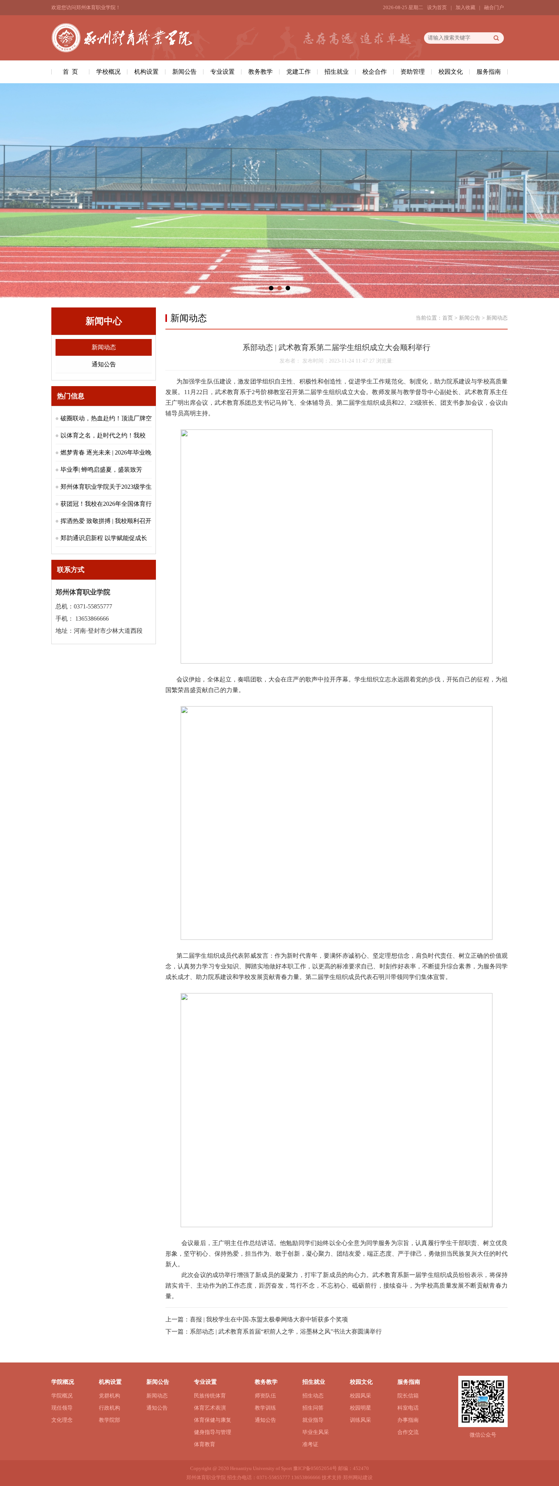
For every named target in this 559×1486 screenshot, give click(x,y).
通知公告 (104, 364)
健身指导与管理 (212, 1432)
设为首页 (437, 7)
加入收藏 (465, 7)
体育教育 (204, 1444)
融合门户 (494, 7)
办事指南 (408, 1420)
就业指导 (313, 1420)
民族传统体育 (210, 1396)
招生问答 (313, 1408)
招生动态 (313, 1396)
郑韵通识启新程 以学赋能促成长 (103, 538)
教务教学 (260, 71)
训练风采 (360, 1420)
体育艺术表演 (210, 1408)
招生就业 (336, 71)
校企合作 (374, 71)
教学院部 (109, 1420)
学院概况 (62, 1396)
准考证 (310, 1444)
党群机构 (109, 1396)
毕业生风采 (315, 1432)
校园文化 (450, 71)
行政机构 (109, 1408)
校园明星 (360, 1408)
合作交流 (408, 1432)
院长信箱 (408, 1396)
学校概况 (108, 71)
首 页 (70, 71)
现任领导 (62, 1408)
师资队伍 (265, 1396)
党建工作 (298, 71)
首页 (447, 318)
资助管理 (412, 71)
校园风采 (360, 1396)
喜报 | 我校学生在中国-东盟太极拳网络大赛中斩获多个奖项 (269, 1319)
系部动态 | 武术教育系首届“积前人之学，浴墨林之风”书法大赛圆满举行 (286, 1331)
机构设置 (146, 71)
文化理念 (62, 1420)
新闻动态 (104, 347)
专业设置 (222, 71)
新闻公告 (184, 71)
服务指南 (488, 71)
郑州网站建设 (358, 1477)
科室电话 (408, 1408)
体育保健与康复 (212, 1420)
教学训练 (265, 1408)
